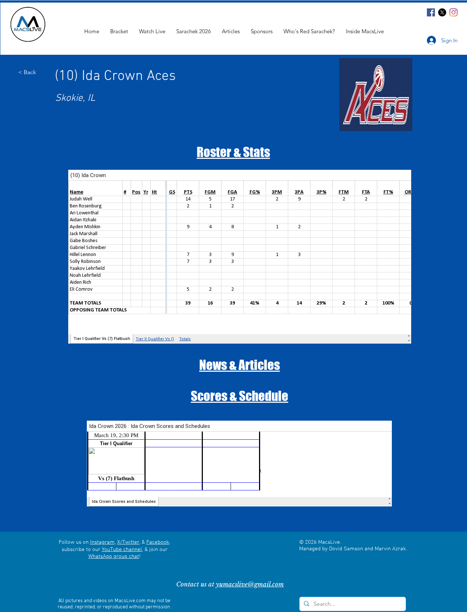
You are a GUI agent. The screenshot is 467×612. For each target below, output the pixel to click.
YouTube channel (122, 549)
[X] (442, 12)
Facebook (157, 542)
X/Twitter (128, 542)
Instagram (102, 542)
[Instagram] (453, 12)
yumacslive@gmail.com (250, 584)
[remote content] (239, 257)
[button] (364, 31)
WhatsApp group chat (113, 556)
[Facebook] (431, 12)
